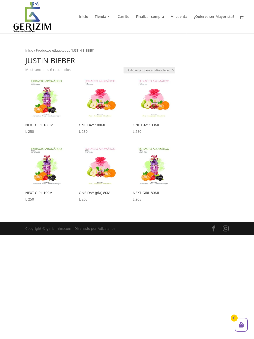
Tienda (100, 17)
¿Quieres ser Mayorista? (214, 17)
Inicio (83, 17)
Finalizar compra (150, 17)
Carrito (123, 17)
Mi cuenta (178, 17)
